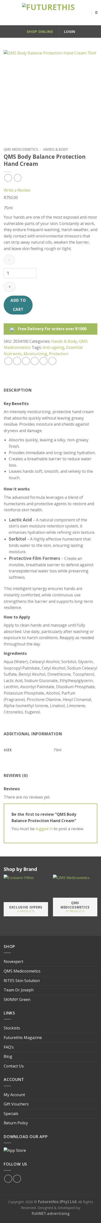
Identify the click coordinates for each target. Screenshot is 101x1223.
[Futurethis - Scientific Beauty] (48, 13)
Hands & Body (55, 149)
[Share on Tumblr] (52, 361)
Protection (58, 353)
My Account (14, 1094)
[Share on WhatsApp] (8, 361)
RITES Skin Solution (22, 980)
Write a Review (17, 190)
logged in (44, 828)
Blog (8, 1056)
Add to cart (18, 305)
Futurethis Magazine (23, 1037)
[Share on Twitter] (26, 361)
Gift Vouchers (16, 1104)
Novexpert (13, 961)
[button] (6, 13)
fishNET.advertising (51, 1213)
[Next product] (8, 178)
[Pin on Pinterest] (43, 361)
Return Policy (16, 1123)
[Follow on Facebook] (8, 1179)
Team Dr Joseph (19, 990)
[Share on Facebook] (17, 361)
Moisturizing (35, 353)
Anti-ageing (53, 347)
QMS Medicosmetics (21, 149)
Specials (11, 1113)
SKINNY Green (17, 999)
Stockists (12, 1028)
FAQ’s (9, 1047)
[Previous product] (17, 178)
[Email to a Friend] (35, 361)
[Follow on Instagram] (17, 1179)
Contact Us (14, 1066)
